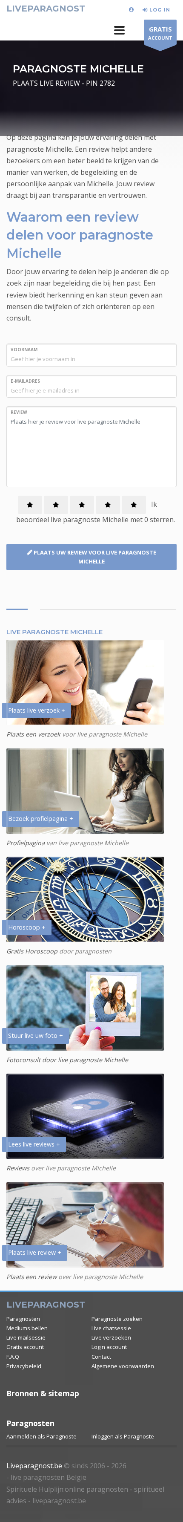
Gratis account (25, 1347)
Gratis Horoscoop (31, 951)
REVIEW (19, 412)
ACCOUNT (160, 33)
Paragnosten (23, 1319)
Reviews (17, 1168)
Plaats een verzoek (33, 734)
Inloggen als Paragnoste (123, 1436)
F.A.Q (12, 1356)
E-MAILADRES (25, 381)
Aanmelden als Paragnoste (41, 1436)
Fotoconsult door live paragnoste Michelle (67, 1060)
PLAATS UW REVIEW (94, 557)
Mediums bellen (27, 1328)
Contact (101, 1356)
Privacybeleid (23, 1366)
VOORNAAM (24, 349)
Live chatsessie (111, 1328)
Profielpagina (26, 843)
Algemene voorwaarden (123, 1366)
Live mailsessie (26, 1337)
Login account (109, 1347)
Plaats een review (31, 1277)
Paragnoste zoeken (117, 1319)
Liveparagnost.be (34, 1465)
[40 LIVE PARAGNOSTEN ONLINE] (132, 9)
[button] (119, 30)
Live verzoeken (111, 1337)
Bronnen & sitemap (42, 1393)
